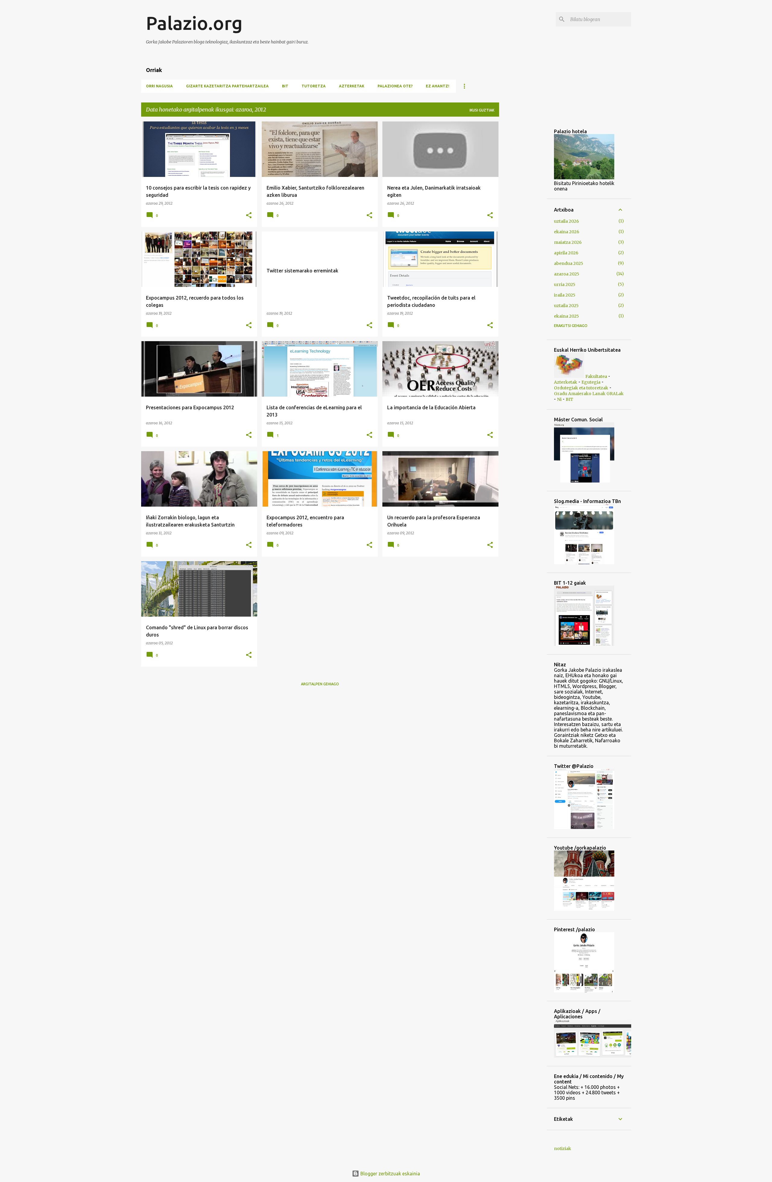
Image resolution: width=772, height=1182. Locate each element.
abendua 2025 (568, 263)
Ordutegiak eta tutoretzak (581, 388)
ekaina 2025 (566, 316)
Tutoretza (314, 86)
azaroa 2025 (566, 274)
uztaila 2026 (566, 221)
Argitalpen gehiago (320, 684)
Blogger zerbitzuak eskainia (389, 1173)
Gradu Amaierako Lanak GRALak (589, 393)
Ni (559, 399)
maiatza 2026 (568, 242)
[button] (248, 216)
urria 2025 (564, 284)
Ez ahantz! (437, 86)
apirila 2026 (566, 253)
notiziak (562, 1148)
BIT (285, 86)
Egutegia (590, 382)
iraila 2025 (564, 295)
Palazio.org (194, 22)
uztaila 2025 (566, 305)
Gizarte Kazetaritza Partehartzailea (227, 86)
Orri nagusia (159, 86)
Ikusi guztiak (482, 110)
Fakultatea (596, 376)
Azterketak (351, 86)
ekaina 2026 (566, 231)
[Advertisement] (638, 163)
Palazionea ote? (395, 86)
